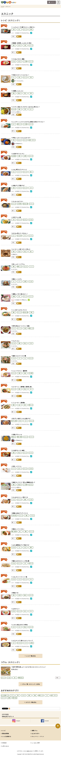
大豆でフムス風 (16, 217)
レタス (13, 627)
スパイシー (31, 203)
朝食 (25, 373)
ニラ (19, 358)
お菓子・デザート (32, 140)
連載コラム (34, 730)
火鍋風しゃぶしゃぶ (17, 91)
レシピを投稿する (6, 736)
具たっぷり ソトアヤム (18, 264)
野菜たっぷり (19, 266)
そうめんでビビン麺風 (18, 59)
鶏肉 (19, 109)
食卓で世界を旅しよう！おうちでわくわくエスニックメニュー (29, 667)
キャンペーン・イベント (38, 736)
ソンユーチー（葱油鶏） (19, 402)
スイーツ (13, 468)
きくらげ (13, 343)
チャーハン (19, 328)
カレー (13, 77)
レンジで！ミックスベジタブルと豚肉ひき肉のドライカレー (28, 121)
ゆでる (19, 45)
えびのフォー (16, 608)
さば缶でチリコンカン (18, 153)
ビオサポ (30, 468)
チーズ (25, 235)
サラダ (19, 187)
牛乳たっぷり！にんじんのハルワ (21, 137)
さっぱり (30, 281)
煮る (19, 77)
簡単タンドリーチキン (18, 529)
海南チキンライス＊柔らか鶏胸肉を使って (23, 482)
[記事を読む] (14, 669)
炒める (25, 595)
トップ (2, 6)
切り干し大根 (14, 420)
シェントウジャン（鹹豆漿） (20, 370)
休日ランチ (31, 563)
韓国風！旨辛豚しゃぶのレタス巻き (22, 43)
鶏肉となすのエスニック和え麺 (20, 561)
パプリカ (13, 358)
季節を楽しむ (20, 677)
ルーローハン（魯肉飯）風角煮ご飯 (22, 386)
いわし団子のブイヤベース (19, 169)
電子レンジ (19, 124)
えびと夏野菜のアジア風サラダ (20, 545)
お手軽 (31, 29)
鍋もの (19, 93)
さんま (13, 499)
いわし (13, 171)
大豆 (13, 219)
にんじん (19, 140)
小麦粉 (13, 296)
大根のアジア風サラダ (18, 185)
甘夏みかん (14, 436)
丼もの (25, 251)
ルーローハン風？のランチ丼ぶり (22, 249)
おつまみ (30, 219)
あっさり (25, 266)
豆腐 (19, 373)
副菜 (25, 499)
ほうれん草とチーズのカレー (20, 233)
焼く (19, 29)
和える (25, 343)
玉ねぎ (19, 251)
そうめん (13, 61)
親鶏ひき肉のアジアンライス (20, 513)
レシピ (3, 730)
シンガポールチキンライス (19, 310)
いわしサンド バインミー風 (19, 577)
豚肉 (13, 45)
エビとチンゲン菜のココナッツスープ (22, 640)
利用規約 (4, 742)
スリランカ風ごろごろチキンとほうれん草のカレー (26, 107)
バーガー (19, 579)
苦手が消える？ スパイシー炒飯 (20, 326)
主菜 (13, 29)
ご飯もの (19, 484)
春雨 (19, 343)
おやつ (19, 468)
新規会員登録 (5, 733)
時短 (31, 312)
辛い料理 (19, 203)
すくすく (13, 328)
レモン (31, 611)
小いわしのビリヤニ (17, 201)
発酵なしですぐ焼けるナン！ (20, 294)
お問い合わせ (5, 746)
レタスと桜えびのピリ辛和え (20, 624)
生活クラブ (30, 751)
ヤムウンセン (16, 341)
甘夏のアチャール (17, 434)
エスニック (25, 29)
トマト (19, 281)
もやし (25, 611)
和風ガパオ (15, 592)
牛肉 (31, 77)
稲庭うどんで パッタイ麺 (19, 356)
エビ (31, 187)
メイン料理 (25, 61)
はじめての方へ (36, 733)
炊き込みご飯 (25, 203)
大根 (13, 187)
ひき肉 (25, 328)
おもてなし (25, 219)
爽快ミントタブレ (17, 279)
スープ (19, 171)
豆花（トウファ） (17, 466)
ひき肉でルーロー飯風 (18, 450)
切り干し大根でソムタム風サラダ (21, 418)
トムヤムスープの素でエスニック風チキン (23, 27)
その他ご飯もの (14, 515)
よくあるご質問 (36, 742)
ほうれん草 (14, 109)
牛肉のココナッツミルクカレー (20, 75)
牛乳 (25, 109)
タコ (13, 281)
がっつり (30, 235)
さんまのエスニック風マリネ (20, 497)
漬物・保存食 (19, 436)
